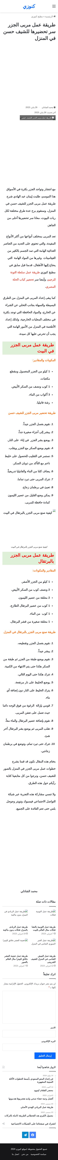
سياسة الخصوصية (38, 1154)
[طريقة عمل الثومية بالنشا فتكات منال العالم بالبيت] (43, 917)
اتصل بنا (15, 1154)
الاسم (53, 1027)
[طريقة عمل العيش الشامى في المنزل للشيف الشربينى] (43, 946)
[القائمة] (54, 7)
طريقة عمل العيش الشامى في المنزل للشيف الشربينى (43, 959)
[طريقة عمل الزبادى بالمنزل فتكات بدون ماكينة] (15, 917)
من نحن (24, 1154)
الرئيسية (49, 16)
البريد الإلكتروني (48, 1041)
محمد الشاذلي (47, 107)
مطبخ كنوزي (37, 16)
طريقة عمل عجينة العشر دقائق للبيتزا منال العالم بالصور (16, 959)
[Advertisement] (29, 73)
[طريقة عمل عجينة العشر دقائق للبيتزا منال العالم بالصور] (15, 946)
